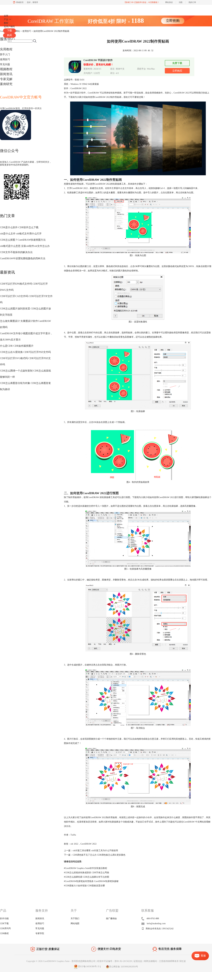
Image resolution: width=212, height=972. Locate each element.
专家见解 (6, 79)
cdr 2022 (74, 844)
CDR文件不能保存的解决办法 (16, 252)
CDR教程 (4, 933)
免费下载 (177, 63)
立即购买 (177, 70)
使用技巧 (5, 59)
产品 (6, 19)
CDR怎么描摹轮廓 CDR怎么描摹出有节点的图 (86, 877)
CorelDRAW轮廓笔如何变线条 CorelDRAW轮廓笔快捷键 (91, 881)
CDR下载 (4, 923)
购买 (9, 35)
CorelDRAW (12, 8)
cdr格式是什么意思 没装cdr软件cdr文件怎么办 (25, 246)
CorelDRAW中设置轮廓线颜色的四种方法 (22, 258)
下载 (9, 30)
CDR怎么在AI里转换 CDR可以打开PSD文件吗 (25, 352)
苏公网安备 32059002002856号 (123, 966)
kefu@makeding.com (156, 923)
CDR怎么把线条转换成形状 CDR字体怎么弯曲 (86, 872)
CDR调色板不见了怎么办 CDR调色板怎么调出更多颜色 (99, 855)
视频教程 (6, 69)
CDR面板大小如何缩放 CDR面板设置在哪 (84, 885)
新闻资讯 (6, 74)
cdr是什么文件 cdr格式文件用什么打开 (21, 233)
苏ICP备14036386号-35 (88, 966)
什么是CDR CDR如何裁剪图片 (17, 345)
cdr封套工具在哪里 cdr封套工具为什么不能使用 (95, 850)
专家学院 (39, 933)
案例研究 (6, 84)
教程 (6, 23)
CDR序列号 (5, 928)
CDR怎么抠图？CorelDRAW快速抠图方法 (23, 239)
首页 (6, 16)
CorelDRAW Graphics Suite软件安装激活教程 (85, 868)
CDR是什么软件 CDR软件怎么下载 (19, 227)
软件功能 (4, 918)
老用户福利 (9, 26)
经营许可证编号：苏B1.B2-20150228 (114, 961)
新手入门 (5, 54)
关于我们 (75, 918)
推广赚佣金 (111, 918)
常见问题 (5, 64)
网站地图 (75, 923)
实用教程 (6, 49)
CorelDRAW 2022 (182, 93)
